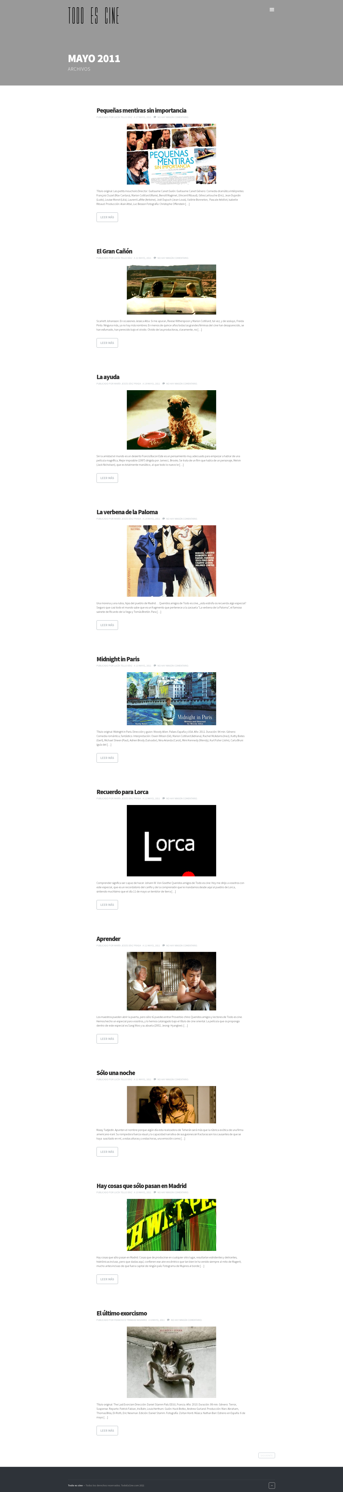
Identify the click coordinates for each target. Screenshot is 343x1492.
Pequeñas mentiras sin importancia (141, 110)
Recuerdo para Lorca (122, 792)
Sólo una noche (115, 1073)
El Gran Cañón (114, 251)
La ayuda (107, 377)
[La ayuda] (171, 420)
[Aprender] (171, 981)
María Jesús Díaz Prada (127, 383)
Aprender (108, 939)
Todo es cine (75, 1485)
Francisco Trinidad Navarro (130, 1320)
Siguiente (266, 1455)
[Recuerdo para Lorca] (171, 840)
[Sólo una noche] (171, 1104)
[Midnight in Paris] (171, 698)
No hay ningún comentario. (173, 117)
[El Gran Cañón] (171, 290)
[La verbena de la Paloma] (171, 561)
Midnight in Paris (117, 659)
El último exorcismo (121, 1313)
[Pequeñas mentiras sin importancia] (171, 154)
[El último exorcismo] (171, 1362)
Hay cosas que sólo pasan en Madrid (141, 1186)
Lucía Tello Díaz (123, 117)
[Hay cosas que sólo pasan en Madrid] (171, 1225)
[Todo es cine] (94, 15)
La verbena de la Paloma (127, 512)
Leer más (107, 217)
